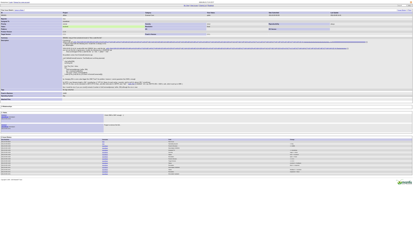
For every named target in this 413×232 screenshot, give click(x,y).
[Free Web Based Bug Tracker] (404, 184)
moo (103, 141)
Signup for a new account (22, 2)
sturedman (4, 117)
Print (409, 10)
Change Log (203, 5)
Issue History (402, 10)
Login (11, 2)
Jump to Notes (19, 10)
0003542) (4, 125)
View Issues (194, 5)
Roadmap (211, 5)
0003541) (4, 115)
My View (186, 5)
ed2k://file (131, 84)
